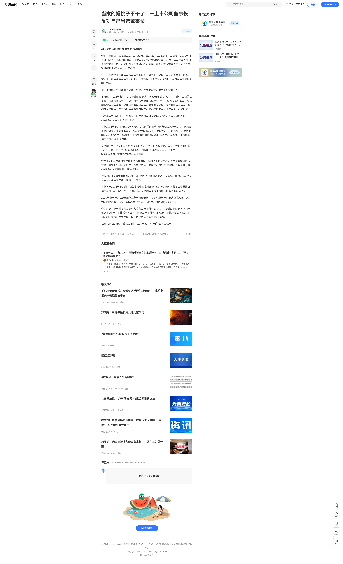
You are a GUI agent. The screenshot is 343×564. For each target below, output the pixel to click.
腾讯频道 (183, 544)
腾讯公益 (166, 544)
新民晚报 (105, 302)
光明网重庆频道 (107, 410)
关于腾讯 (105, 544)
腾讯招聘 (158, 544)
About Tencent (115, 544)
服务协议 (125, 544)
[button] (234, 23)
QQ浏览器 (175, 544)
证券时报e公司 (107, 389)
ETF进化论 (105, 324)
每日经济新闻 (107, 432)
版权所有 (150, 555)
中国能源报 (106, 367)
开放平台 (142, 544)
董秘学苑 (105, 345)
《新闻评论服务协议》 (137, 462)
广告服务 (150, 544)
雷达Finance (106, 453)
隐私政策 (134, 544)
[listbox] (146, 368)
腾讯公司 (143, 555)
